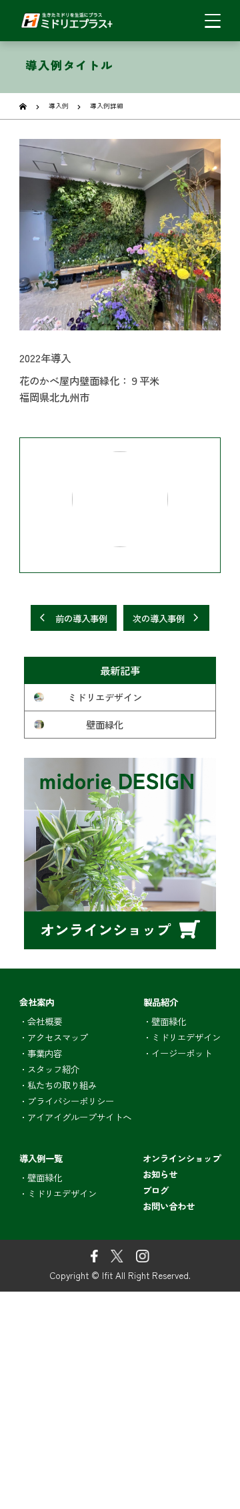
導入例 (59, 105)
